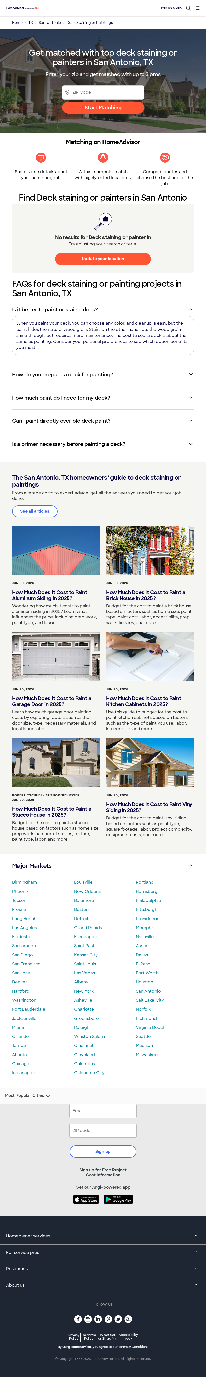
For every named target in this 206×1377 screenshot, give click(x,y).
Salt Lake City (150, 1000)
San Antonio (148, 991)
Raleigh (81, 1027)
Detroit (81, 918)
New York (84, 991)
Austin (142, 945)
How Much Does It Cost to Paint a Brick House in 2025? (145, 595)
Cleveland (84, 1054)
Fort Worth (147, 973)
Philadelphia (148, 900)
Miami (18, 1027)
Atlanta (19, 1054)
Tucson (19, 900)
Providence (148, 918)
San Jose (21, 973)
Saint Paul (84, 945)
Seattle (143, 1036)
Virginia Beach (150, 1027)
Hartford (20, 991)
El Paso (143, 964)
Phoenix (20, 891)
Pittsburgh (146, 909)
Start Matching (103, 107)
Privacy (73, 1336)
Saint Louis (85, 964)
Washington (24, 1000)
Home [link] (17, 22)
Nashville (145, 936)
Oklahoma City (89, 1072)
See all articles (34, 511)
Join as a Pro (171, 8)
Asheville (83, 1000)
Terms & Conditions (133, 1347)
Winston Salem (89, 1036)
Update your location (103, 258)
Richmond (146, 1018)
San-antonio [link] (50, 22)
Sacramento (25, 945)
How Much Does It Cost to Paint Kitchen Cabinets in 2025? (143, 701)
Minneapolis (86, 936)
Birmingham (24, 882)
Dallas (142, 955)
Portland (145, 882)
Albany (81, 982)
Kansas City (86, 955)
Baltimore (84, 900)
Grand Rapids (88, 927)
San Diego (22, 955)
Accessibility (128, 1337)
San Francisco (26, 964)
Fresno (19, 909)
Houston (144, 982)
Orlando (20, 1036)
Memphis (145, 927)
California (89, 1336)
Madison (144, 1045)
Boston (81, 909)
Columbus (84, 1063)
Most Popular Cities (24, 1095)
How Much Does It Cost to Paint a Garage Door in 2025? (51, 701)
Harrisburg (147, 891)
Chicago (20, 1063)
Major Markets (32, 866)
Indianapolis (24, 1072)
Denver (19, 982)
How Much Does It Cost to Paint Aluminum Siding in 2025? (49, 595)
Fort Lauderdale (28, 1009)
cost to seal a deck (142, 335)
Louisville (83, 882)
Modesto (21, 936)
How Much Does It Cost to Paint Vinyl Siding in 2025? (149, 807)
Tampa (19, 1045)
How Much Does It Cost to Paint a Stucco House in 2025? (51, 812)
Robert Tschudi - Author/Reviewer (46, 795)
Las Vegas (84, 973)
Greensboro (86, 1018)
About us (15, 1285)
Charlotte (84, 1009)
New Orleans (87, 891)
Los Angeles (24, 927)
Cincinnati (84, 1045)
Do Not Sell (107, 1336)
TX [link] (30, 22)
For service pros (22, 1252)
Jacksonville (24, 1018)
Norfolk (143, 1009)
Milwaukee (147, 1054)
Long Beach (24, 918)
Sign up (103, 1151)
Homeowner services (28, 1236)
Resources (17, 1268)
